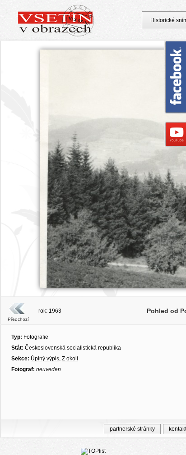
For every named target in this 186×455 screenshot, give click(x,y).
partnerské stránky (132, 429)
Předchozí (18, 319)
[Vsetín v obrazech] (56, 35)
